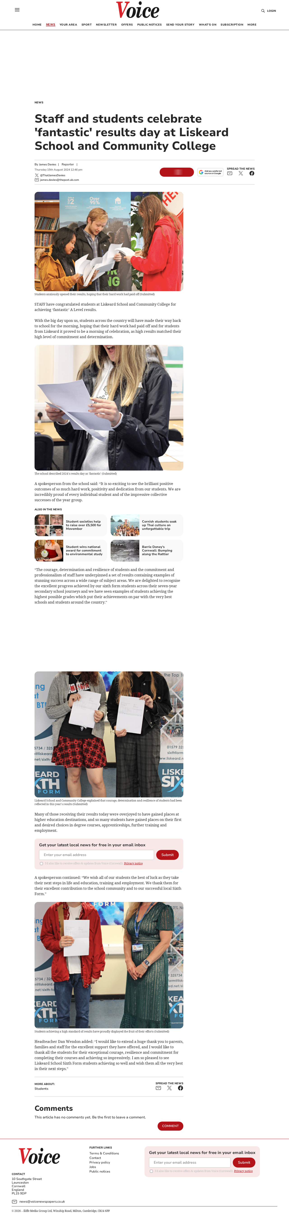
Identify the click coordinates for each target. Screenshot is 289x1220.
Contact (95, 1158)
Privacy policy (99, 1162)
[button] (17, 9)
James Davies (47, 164)
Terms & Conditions (104, 1153)
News (39, 102)
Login (271, 10)
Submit (167, 854)
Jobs (92, 1167)
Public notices (99, 1171)
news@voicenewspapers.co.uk (42, 1201)
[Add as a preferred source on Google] (210, 172)
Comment (170, 1126)
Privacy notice (133, 863)
